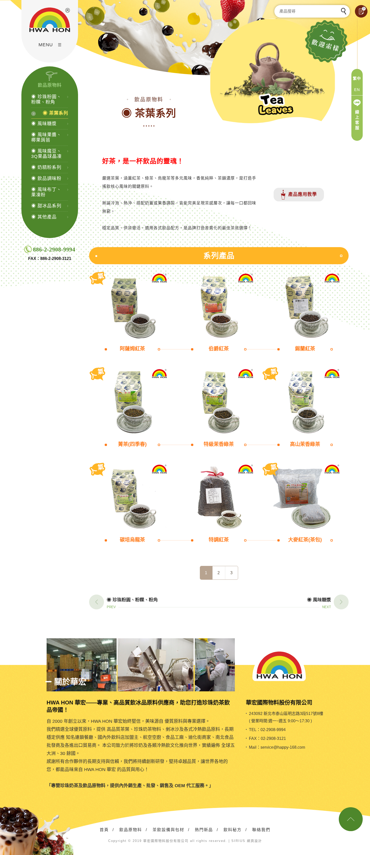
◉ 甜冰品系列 (46, 205)
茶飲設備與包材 (168, 830)
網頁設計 (254, 841)
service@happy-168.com (283, 747)
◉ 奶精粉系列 (46, 167)
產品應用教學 (302, 194)
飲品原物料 (130, 830)
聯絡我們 (261, 830)
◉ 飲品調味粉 (46, 178)
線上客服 (357, 120)
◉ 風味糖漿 (44, 123)
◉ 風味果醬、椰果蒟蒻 (46, 137)
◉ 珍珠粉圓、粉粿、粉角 (46, 99)
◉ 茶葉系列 (55, 113)
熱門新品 (204, 830)
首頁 (104, 830)
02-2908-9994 (273, 730)
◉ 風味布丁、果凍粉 (46, 192)
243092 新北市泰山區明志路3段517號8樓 (286, 713)
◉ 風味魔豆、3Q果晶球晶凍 (46, 154)
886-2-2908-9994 (54, 249)
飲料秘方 (233, 830)
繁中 (357, 78)
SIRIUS (238, 841)
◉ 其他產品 (44, 216)
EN (357, 89)
